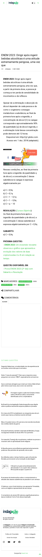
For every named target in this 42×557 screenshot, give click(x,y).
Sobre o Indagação (30, 534)
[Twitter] (14, 542)
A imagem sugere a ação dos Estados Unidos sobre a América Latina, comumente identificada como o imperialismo (25, 394)
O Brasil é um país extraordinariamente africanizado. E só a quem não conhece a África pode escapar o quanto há (24, 467)
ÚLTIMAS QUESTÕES (9, 360)
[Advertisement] (21, 29)
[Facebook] (19, 542)
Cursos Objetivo (23, 210)
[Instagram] (4, 542)
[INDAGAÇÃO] (13, 3)
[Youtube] (9, 542)
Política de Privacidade (12, 534)
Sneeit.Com (24, 553)
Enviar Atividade (30, 537)
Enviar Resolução (12, 537)
